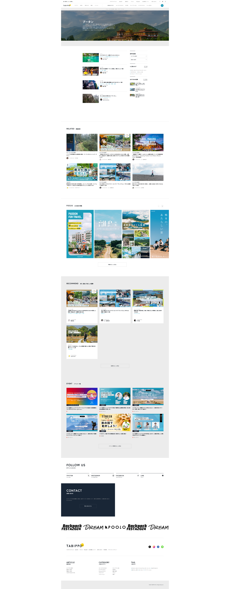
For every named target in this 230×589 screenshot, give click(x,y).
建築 (112, 83)
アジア (84, 24)
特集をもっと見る (112, 264)
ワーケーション (139, 73)
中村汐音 (76, 158)
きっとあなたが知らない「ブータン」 (108, 96)
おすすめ (102, 83)
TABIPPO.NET (77, 187)
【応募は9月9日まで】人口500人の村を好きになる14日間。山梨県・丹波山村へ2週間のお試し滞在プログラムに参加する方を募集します (114, 156)
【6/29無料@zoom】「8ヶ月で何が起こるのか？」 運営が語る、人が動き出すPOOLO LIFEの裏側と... (147, 434)
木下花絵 (138, 320)
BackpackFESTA (102, 571)
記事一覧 (86, 5)
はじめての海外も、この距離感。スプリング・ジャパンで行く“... (140, 84)
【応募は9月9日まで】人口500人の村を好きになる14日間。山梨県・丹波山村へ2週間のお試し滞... (82, 311)
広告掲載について (145, 1)
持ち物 (126, 5)
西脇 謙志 (109, 159)
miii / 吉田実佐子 (144, 159)
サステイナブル (137, 313)
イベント (96, 5)
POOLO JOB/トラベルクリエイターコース (138, 70)
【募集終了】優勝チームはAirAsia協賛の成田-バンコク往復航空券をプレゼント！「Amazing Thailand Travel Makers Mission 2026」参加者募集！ (147, 156)
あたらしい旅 (140, 72)
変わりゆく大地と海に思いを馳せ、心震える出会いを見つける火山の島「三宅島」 (147, 184)
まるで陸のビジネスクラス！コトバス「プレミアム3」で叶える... (140, 90)
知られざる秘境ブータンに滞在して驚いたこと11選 (111, 68)
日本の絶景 (70, 349)
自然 (114, 574)
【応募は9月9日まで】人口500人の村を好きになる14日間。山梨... (140, 95)
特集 (91, 5)
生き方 (80, 313)
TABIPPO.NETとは (113, 1)
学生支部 (138, 1)
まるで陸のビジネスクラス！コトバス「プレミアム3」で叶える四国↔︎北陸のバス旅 (115, 184)
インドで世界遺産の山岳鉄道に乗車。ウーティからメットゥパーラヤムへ (81, 155)
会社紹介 (120, 1)
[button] (162, 206)
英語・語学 (115, 571)
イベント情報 (75, 313)
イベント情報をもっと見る (115, 446)
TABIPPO (68, 182)
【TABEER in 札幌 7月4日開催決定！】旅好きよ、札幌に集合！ (112, 433)
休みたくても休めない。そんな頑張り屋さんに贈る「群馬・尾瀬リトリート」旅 (81, 347)
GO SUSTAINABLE (119, 5)
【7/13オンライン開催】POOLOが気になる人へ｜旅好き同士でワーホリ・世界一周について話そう (147, 408)
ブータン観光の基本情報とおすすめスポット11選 (111, 82)
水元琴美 (142, 187)
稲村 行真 (104, 72)
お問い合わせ (153, 1)
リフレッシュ (102, 574)
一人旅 (102, 70)
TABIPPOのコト (133, 72)
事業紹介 (126, 1)
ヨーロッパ (133, 73)
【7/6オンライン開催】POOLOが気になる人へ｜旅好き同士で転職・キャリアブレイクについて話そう (81, 434)
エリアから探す (138, 82)
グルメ (114, 572)
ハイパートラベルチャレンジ (106, 97)
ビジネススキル (141, 5)
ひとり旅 (101, 67)
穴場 (83, 313)
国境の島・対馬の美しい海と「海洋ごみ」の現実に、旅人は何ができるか (148, 311)
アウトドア (70, 344)
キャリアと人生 (133, 5)
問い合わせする (88, 506)
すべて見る (145, 79)
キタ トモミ (105, 59)
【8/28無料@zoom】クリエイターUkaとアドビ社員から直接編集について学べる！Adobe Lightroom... (81, 408)
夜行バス (103, 313)
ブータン (101, 94)
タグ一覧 (145, 66)
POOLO (132, 1)
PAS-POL (102, 56)
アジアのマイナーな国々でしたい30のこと (109, 55)
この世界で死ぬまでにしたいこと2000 (111, 56)
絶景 (115, 83)
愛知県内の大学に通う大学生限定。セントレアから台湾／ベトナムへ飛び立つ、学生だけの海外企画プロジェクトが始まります (81, 184)
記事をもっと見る (115, 366)
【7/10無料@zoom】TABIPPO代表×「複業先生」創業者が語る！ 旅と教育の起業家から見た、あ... (114, 408)
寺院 (109, 83)
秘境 (105, 70)
